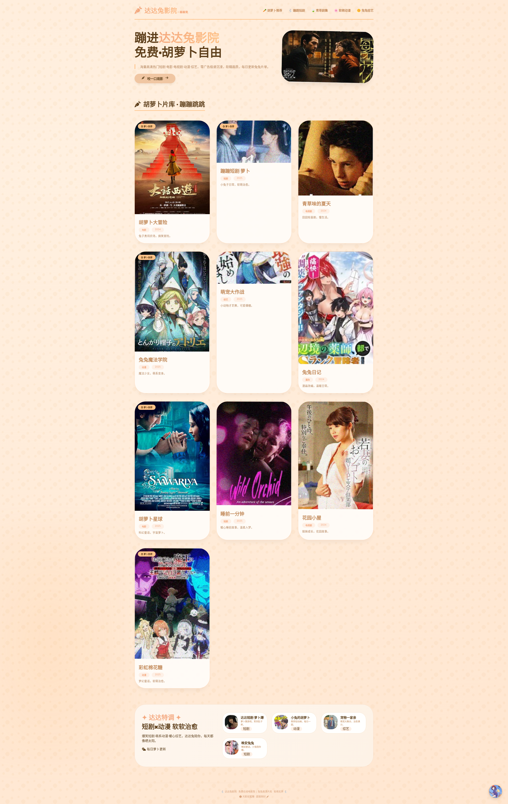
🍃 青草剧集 (319, 10)
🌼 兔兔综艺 (365, 10)
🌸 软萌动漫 (342, 10)
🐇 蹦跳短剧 (297, 10)
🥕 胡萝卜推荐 (272, 10)
